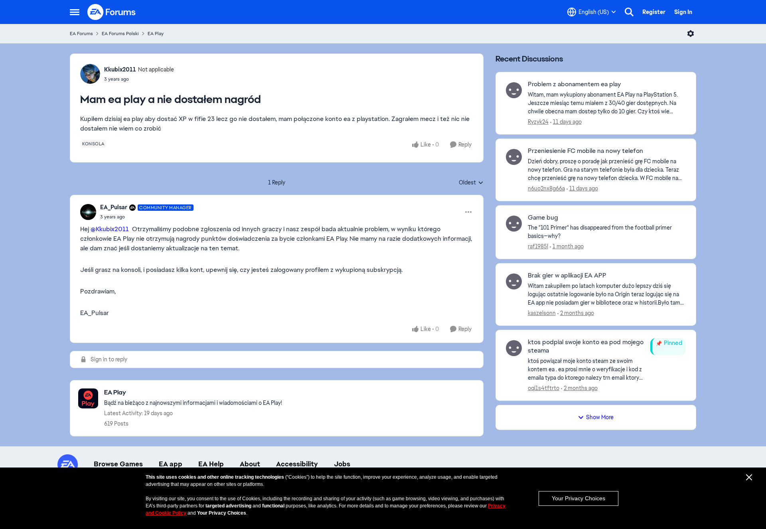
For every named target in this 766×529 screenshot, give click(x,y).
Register (653, 12)
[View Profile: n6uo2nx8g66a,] (514, 157)
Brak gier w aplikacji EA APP (567, 275)
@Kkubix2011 (110, 229)
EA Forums (81, 33)
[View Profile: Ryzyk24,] (514, 90)
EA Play (156, 33)
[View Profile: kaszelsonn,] (514, 281)
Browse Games (118, 464)
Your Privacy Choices (578, 498)
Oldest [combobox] (471, 183)
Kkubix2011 (120, 69)
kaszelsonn (542, 313)
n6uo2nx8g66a (546, 188)
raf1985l (538, 246)
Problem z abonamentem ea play (574, 84)
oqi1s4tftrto (543, 388)
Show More (600, 417)
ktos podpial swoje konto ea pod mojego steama (586, 346)
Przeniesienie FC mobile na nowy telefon (585, 151)
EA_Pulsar (113, 207)
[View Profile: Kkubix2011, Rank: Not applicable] (90, 74)
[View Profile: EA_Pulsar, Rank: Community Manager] (88, 212)
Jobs (342, 464)
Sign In (683, 12)
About (250, 464)
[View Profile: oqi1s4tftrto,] (514, 348)
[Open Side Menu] (74, 12)
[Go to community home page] (111, 12)
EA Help (211, 464)
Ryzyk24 (538, 121)
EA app (170, 464)
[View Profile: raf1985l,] (514, 224)
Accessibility (297, 464)
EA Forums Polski (120, 33)
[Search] (629, 12)
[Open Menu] (690, 33)
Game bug (543, 218)
